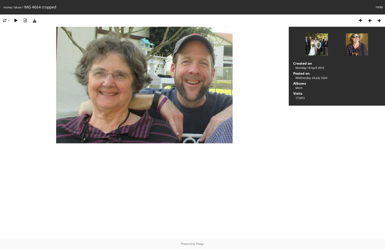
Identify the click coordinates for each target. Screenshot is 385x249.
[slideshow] (15, 20)
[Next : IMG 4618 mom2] (379, 20)
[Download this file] (34, 20)
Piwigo (200, 244)
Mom (17, 7)
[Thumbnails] (360, 20)
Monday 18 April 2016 (309, 68)
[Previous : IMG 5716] (370, 20)
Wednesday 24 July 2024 (311, 78)
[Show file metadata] (25, 20)
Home (8, 7)
